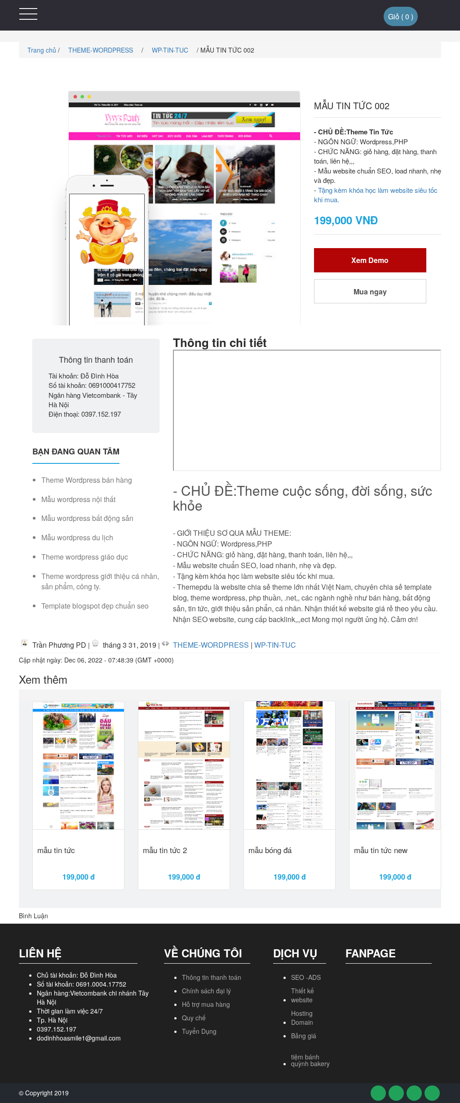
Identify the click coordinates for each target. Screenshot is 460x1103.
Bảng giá (303, 1035)
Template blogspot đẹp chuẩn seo (95, 606)
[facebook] (378, 1093)
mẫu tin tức (56, 850)
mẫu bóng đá (270, 850)
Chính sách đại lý (206, 990)
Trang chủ (41, 49)
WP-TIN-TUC (171, 49)
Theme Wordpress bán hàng (86, 480)
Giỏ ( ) (400, 16)
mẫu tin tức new (380, 850)
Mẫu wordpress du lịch (77, 538)
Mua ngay (370, 291)
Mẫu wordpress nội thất (78, 499)
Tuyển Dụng (199, 1031)
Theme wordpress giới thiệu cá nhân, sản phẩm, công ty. (100, 581)
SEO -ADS (306, 977)
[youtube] (414, 1093)
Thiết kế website (302, 995)
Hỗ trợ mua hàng (206, 1004)
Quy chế (194, 1017)
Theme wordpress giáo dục (84, 557)
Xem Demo (370, 260)
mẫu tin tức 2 (165, 850)
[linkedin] (432, 1093)
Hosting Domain (302, 1018)
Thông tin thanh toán (211, 977)
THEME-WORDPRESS (101, 49)
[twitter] (396, 1093)
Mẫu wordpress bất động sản (87, 518)
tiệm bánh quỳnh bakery (310, 1060)
